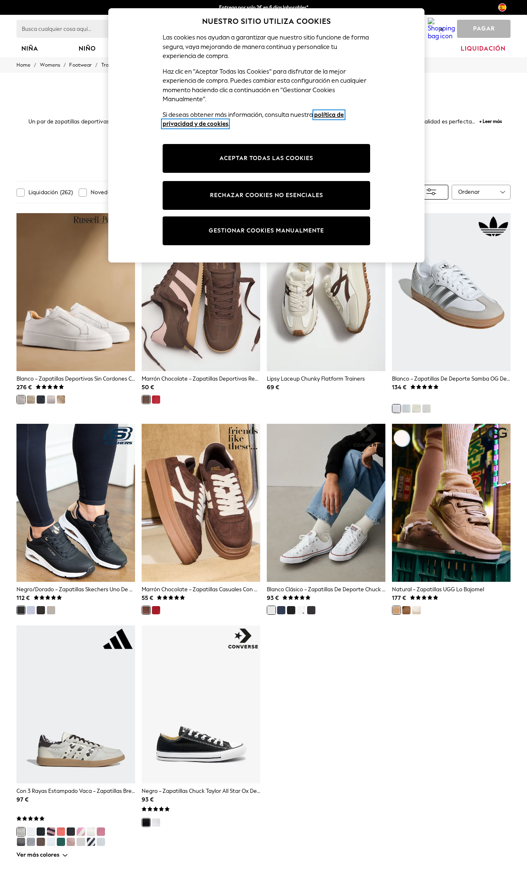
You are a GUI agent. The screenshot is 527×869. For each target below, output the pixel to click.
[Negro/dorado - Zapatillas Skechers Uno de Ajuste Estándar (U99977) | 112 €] (75, 503)
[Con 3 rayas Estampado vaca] (21, 831)
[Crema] (416, 610)
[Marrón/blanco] (41, 842)
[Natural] (396, 610)
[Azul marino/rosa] (51, 831)
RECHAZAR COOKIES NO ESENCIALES (266, 195)
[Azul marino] (281, 610)
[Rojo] (156, 610)
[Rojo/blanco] (61, 831)
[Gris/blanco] (31, 842)
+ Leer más (490, 120)
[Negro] (291, 610)
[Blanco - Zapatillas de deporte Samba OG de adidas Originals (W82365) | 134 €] (451, 292)
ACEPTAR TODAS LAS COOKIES (266, 158)
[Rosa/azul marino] (71, 842)
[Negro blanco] (311, 610)
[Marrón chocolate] (146, 399)
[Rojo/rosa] (156, 399)
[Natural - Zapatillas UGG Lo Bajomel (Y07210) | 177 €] (451, 503)
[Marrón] (51, 610)
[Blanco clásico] (271, 610)
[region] (266, 135)
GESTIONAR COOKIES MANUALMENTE (266, 230)
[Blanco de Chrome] (91, 831)
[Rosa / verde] (101, 831)
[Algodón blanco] (31, 610)
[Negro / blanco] (91, 842)
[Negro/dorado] (21, 610)
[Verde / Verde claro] (61, 842)
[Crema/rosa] (81, 831)
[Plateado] (51, 399)
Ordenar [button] (469, 191)
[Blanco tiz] (416, 408)
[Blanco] (21, 399)
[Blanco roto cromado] (81, 842)
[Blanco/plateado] (51, 842)
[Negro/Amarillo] (71, 831)
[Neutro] (31, 399)
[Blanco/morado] (406, 408)
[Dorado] (61, 399)
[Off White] (426, 408)
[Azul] (41, 399)
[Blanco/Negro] (101, 842)
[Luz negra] (41, 610)
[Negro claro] (41, 831)
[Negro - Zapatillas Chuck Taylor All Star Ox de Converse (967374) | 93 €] (201, 704)
